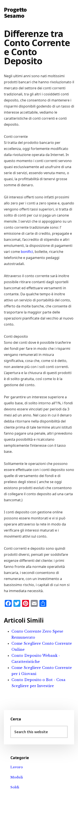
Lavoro (16, 767)
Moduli (16, 777)
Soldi (14, 787)
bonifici (27, 251)
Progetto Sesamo (15, 12)
